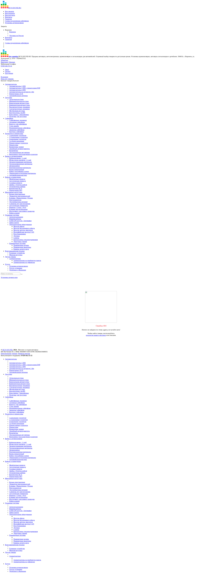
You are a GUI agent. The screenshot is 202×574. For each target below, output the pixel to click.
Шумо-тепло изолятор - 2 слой (20, 160)
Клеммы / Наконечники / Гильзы (21, 198)
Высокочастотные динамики (19, 107)
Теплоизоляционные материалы (20, 164)
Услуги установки (15, 268)
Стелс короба (14, 126)
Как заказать (9, 11)
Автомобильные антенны (18, 96)
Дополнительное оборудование (20, 224)
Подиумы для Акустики (18, 116)
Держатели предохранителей (19, 196)
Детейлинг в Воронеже (17, 270)
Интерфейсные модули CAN (23, 232)
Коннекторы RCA (15, 188)
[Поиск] (21, 274)
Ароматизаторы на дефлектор (24, 262)
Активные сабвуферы (17, 122)
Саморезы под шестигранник (19, 204)
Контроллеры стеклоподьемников (25, 240)
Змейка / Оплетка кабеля (18, 185)
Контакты (8, 17)
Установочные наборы (17, 187)
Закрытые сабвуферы (16, 130)
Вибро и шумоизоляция (13, 156)
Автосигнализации (16, 217)
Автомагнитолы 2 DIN (17, 90)
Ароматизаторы (15, 259)
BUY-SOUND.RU (14, 8)
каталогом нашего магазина (96, 335)
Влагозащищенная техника (15, 251)
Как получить (10, 15)
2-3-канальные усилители (18, 137)
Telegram (12, 62)
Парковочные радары (21, 245)
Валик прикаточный (16, 169)
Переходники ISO (15, 190)
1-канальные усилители (17, 135)
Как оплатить (10, 13)
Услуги (7, 264)
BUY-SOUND (8, 350)
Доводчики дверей (20, 241)
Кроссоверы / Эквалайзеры (19, 114)
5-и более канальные (16, 141)
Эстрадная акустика (16, 99)
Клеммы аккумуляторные (18, 209)
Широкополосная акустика (19, 101)
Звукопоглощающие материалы (20, 162)
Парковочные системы (17, 243)
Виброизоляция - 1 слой (18, 158)
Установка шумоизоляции (14, 23)
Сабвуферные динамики (18, 120)
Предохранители (15, 200)
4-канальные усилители (17, 139)
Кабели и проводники (13, 177)
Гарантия (8, 19)
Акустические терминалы (18, 205)
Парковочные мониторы (22, 247)
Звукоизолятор (14, 166)
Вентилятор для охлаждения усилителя (23, 154)
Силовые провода (15, 183)
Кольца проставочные (17, 194)
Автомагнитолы (11, 84)
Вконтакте (4, 62)
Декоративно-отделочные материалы (22, 173)
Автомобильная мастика (18, 175)
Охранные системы (12, 215)
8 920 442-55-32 (6, 66)
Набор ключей (14, 213)
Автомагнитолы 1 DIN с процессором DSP (24, 88)
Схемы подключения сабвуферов (17, 21)
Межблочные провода (17, 179)
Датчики (16, 236)
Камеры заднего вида (21, 249)
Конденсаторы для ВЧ (17, 113)
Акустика (8, 97)
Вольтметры (13, 151)
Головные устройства (17, 253)
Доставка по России (16, 36)
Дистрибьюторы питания (18, 202)
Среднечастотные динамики (19, 109)
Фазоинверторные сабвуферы (20, 128)
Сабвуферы (9, 118)
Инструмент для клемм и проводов (22, 211)
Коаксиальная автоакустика (19, 103)
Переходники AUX (16, 94)
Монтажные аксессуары (13, 192)
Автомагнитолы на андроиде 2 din (21, 92)
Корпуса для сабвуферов (18, 124)
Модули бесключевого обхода (24, 228)
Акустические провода (17, 181)
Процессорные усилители (18, 143)
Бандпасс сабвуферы (16, 132)
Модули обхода (18, 226)
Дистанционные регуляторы (19, 152)
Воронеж (12, 32)
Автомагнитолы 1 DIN (17, 86)
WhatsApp (4, 60)
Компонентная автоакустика (19, 105)
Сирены (16, 238)
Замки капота (14, 223)
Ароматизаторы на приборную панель (27, 260)
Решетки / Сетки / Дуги (17, 207)
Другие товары (10, 257)
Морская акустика (15, 255)
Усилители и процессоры (14, 133)
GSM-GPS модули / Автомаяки (20, 221)
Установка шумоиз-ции (9, 277)
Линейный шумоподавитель (19, 149)
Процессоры (13, 145)
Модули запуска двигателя (23, 230)
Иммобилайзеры (15, 219)
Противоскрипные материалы (20, 168)
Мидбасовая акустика (17, 111)
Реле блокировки (19, 234)
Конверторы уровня (16, 147)
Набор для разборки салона (19, 171)
